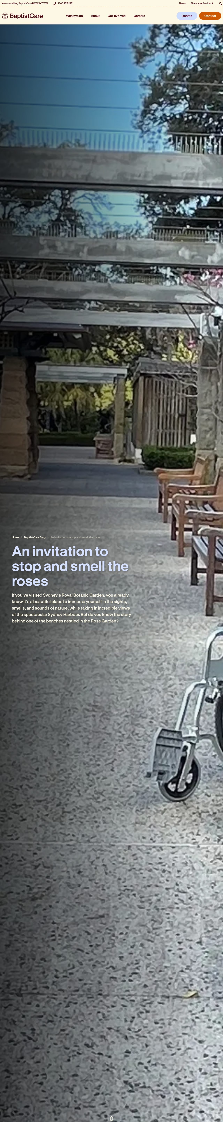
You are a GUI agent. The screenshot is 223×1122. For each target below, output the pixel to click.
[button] (220, 3)
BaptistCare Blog (35, 537)
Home (15, 537)
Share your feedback (202, 3)
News (182, 3)
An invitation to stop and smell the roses (75, 537)
